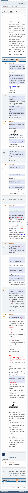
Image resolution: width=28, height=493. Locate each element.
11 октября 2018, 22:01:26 (11, 205)
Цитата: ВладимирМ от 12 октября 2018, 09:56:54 (15, 289)
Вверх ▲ (26, 491)
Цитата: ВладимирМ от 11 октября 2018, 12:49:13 (15, 244)
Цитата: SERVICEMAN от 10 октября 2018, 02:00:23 (15, 151)
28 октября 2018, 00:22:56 (11, 314)
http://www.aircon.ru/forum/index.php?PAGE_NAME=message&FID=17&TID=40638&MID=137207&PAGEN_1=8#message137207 (17, 373)
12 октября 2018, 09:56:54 (11, 255)
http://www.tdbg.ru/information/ (12, 230)
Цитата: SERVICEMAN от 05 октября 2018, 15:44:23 (15, 96)
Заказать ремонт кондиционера (12, 457)
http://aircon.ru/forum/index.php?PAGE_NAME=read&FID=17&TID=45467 (13, 375)
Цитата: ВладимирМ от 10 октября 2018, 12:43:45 (15, 174)
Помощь (19, 491)
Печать (25, 483)
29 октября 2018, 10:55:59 (11, 468)
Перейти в (14, 487)
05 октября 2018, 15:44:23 (11, 63)
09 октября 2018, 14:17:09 (11, 95)
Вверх (2, 483)
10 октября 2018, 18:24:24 (11, 164)
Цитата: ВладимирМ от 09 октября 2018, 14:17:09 (15, 139)
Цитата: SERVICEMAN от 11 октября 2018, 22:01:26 (15, 267)
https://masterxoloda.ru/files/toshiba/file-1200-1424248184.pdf (16, 137)
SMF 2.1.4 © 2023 (3, 491)
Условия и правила (22, 491)
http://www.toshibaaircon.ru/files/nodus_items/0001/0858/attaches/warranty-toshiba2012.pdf (17, 310)
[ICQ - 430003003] (2, 457)
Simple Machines (6, 491)
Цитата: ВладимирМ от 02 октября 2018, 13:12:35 (15, 74)
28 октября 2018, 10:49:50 (11, 462)
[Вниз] (27, 224)
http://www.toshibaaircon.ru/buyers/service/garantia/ (15, 307)
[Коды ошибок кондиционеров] (2, 458)
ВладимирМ (4, 196)
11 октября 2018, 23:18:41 (11, 243)
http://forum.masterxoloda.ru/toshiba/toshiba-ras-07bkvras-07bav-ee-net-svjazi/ (16, 112)
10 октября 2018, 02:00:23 (11, 121)
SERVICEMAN (4, 63)
